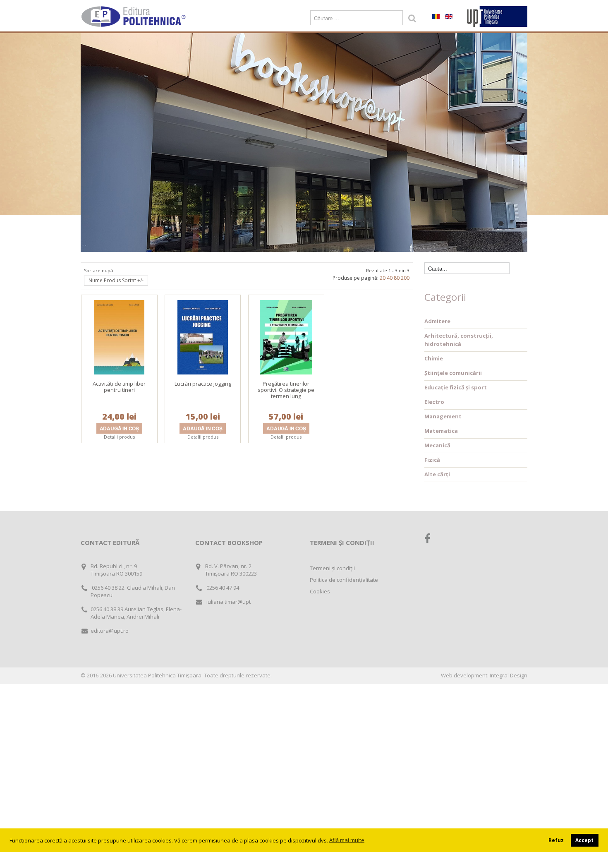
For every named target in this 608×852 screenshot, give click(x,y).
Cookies (320, 591)
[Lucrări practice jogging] (202, 336)
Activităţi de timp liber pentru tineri (119, 387)
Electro (434, 402)
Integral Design (508, 675)
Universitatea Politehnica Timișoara (157, 675)
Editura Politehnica (134, 16)
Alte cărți (437, 474)
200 (405, 277)
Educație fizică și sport (455, 387)
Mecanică (437, 445)
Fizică (432, 459)
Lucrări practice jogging (203, 383)
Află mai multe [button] (346, 840)
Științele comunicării (453, 373)
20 (382, 277)
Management (443, 416)
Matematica (441, 430)
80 (397, 277)
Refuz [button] (556, 840)
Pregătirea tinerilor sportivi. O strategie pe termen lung (286, 390)
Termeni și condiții (332, 568)
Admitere (437, 321)
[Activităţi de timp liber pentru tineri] (119, 336)
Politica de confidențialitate (344, 579)
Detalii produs (119, 437)
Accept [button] (584, 840)
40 (390, 277)
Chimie (433, 358)
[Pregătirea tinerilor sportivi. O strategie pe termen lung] (286, 336)
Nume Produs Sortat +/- (116, 280)
